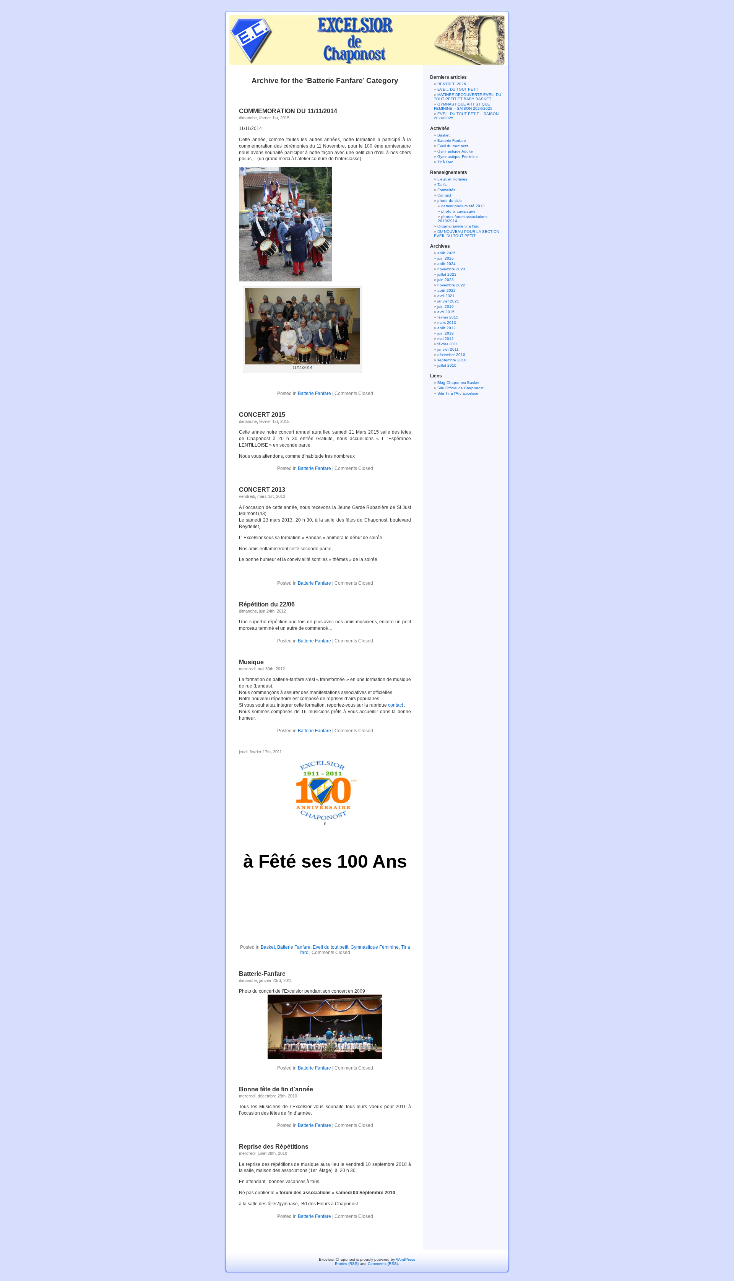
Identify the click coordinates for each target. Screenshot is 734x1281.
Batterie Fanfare (314, 393)
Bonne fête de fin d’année (276, 1089)
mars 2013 (446, 322)
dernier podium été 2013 (463, 206)
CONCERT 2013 (262, 489)
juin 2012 (445, 333)
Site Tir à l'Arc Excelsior (457, 393)
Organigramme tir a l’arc (458, 226)
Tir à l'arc (445, 162)
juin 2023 (445, 280)
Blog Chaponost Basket (458, 382)
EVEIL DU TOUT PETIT (458, 89)
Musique (251, 662)
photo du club (449, 200)
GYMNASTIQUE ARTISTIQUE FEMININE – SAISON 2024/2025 (463, 106)
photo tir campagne (458, 211)
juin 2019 (445, 306)
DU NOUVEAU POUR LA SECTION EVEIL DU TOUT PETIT (466, 233)
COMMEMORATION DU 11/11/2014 (288, 111)
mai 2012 (445, 339)
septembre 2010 (451, 360)
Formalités (446, 190)
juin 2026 (445, 258)
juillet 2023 (446, 274)
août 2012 (446, 328)
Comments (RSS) (383, 1263)
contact (395, 705)
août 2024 (446, 264)
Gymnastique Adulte (455, 151)
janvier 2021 (448, 301)
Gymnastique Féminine (375, 947)
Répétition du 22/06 (267, 604)
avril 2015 (446, 312)
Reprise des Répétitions (274, 1146)
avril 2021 (446, 296)
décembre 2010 (451, 355)
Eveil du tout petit (330, 947)
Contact (444, 195)
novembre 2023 (451, 269)
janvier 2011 (448, 349)
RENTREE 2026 (451, 84)
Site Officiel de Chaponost (460, 388)
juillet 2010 (446, 365)
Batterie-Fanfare (262, 974)
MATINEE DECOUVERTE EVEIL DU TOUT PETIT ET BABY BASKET (467, 97)
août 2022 (446, 290)
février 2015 (447, 317)
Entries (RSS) (347, 1263)
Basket (268, 947)
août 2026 (446, 253)
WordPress (405, 1259)
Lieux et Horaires (452, 179)
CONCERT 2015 (262, 414)
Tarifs (442, 184)
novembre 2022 (451, 285)
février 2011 (447, 344)
